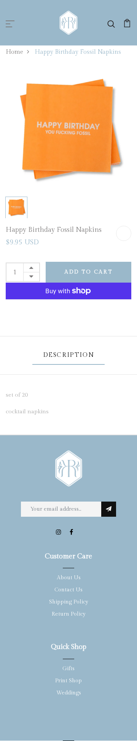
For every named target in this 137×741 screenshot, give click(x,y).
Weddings (68, 693)
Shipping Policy (68, 602)
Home (14, 52)
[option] (68, 130)
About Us (69, 578)
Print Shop (68, 681)
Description (68, 355)
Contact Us (68, 590)
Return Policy (69, 614)
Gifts (68, 669)
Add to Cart (88, 272)
